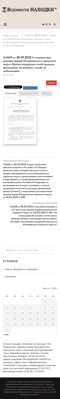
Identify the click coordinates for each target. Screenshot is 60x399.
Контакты (10, 276)
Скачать (51, 83)
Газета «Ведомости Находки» (21, 269)
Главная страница (10, 35)
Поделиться (31, 88)
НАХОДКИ (35, 394)
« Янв (6, 334)
